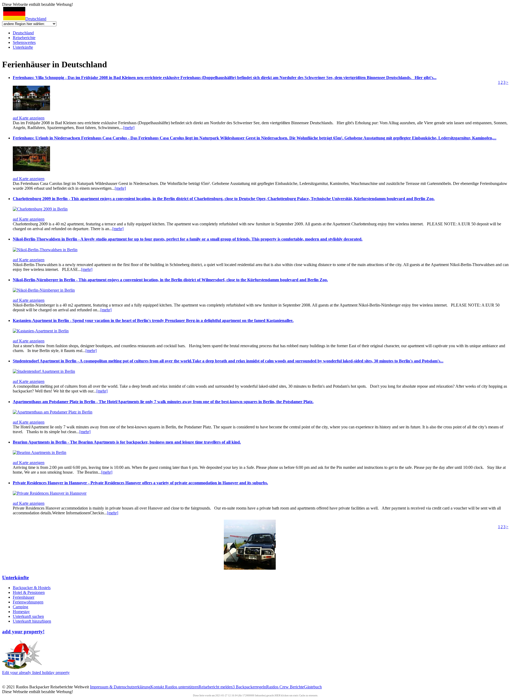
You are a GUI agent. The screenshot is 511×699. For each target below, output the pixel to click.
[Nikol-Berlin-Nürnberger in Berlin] (44, 290)
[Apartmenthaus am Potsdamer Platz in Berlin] (52, 412)
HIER (278, 695)
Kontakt (157, 687)
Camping (20, 607)
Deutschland (35, 18)
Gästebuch (313, 687)
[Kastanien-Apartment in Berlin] (41, 331)
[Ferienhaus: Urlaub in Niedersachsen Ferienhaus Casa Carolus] (31, 169)
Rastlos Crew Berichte (285, 687)
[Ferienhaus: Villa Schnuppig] (31, 109)
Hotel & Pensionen (29, 592)
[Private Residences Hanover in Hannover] (49, 493)
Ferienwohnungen (28, 602)
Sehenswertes (24, 42)
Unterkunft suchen (28, 616)
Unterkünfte (23, 47)
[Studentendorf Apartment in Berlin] (44, 371)
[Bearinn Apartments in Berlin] (39, 452)
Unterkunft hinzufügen (32, 621)
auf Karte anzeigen (28, 118)
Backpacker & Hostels (32, 587)
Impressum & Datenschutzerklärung (120, 687)
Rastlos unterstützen (182, 687)
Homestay (21, 611)
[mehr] (128, 127)
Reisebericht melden (216, 687)
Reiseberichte (24, 37)
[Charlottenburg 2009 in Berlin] (40, 209)
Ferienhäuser (23, 597)
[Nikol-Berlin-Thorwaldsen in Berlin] (45, 249)
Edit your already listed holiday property (36, 672)
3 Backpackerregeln (249, 687)
